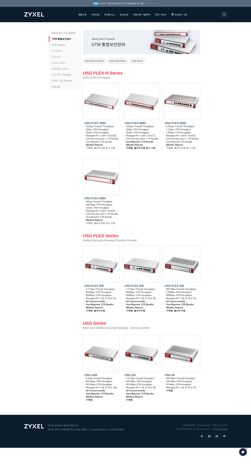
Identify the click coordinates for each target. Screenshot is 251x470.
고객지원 (95, 14)
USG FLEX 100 (174, 285)
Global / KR (181, 14)
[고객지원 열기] (243, 452)
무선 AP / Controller (61, 74)
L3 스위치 (56, 51)
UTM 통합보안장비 (61, 39)
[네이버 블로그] (209, 436)
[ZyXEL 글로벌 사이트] (202, 436)
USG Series (137, 61)
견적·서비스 (161, 14)
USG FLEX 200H (175, 123)
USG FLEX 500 (94, 285)
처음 (52, 26)
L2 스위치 (56, 57)
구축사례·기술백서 (141, 14)
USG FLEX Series (117, 61)
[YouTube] (217, 436)
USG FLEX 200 (134, 285)
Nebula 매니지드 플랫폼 (63, 33)
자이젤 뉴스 (109, 14)
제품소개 (82, 14)
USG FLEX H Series (94, 61)
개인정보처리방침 (219, 428)
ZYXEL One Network (62, 80)
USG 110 (130, 375)
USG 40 (170, 375)
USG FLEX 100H (95, 198)
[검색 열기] (224, 14)
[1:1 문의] (224, 436)
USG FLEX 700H (95, 123)
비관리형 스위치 (60, 69)
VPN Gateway (59, 45)
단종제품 (56, 86)
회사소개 (124, 14)
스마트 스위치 (59, 63)
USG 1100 (91, 375)
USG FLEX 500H (135, 123)
